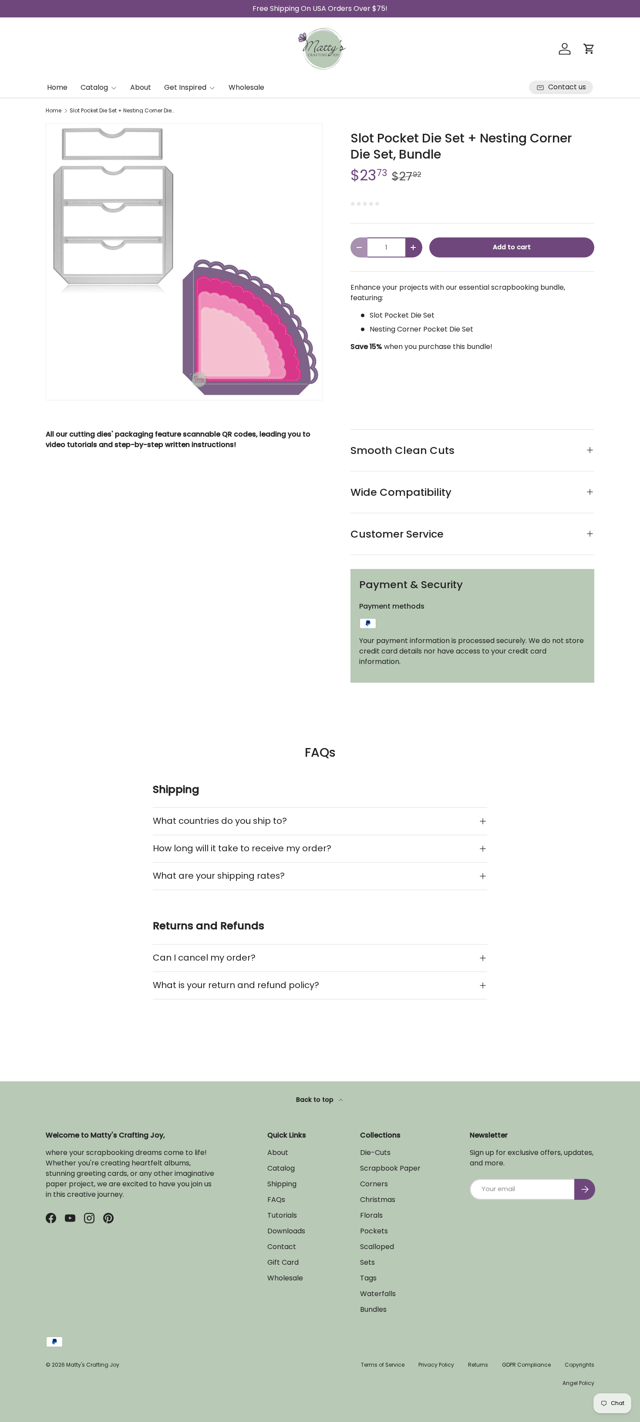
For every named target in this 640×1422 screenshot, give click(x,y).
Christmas (377, 1200)
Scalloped (377, 1247)
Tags (368, 1278)
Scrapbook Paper (390, 1168)
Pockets (374, 1231)
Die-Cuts (375, 1153)
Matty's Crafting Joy (92, 1364)
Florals (371, 1215)
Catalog (94, 87)
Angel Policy (578, 1383)
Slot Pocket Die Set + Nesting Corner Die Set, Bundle (122, 110)
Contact (281, 1247)
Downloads (286, 1231)
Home (57, 87)
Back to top (315, 1099)
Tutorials (282, 1215)
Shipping (281, 1184)
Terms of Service (382, 1364)
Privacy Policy (436, 1364)
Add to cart (512, 247)
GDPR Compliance (526, 1364)
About (140, 87)
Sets (367, 1262)
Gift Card (283, 1262)
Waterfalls (378, 1294)
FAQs (276, 1200)
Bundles (373, 1309)
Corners (374, 1184)
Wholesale (246, 87)
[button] (589, 48)
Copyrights (579, 1364)
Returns (478, 1364)
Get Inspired (185, 87)
